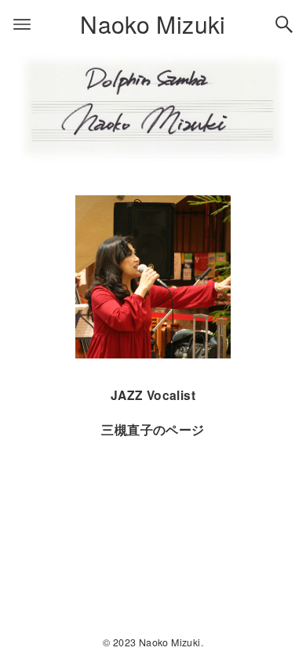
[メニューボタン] (22, 24)
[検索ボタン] (284, 24)
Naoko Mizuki (153, 24)
